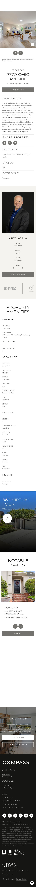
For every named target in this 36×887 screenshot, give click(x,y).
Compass (16, 829)
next (20, 53)
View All (18, 633)
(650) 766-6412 (18, 260)
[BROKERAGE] (31, 816)
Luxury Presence (8, 874)
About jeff (7, 797)
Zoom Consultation (18, 745)
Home (4, 794)
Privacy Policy (21, 879)
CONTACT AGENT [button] (18, 274)
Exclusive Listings (11, 801)
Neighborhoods (9, 804)
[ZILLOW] (26, 816)
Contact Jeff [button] (18, 737)
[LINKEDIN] (15, 816)
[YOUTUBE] (21, 816)
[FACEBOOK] (4, 816)
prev (15, 53)
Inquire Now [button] (18, 90)
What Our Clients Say (12, 808)
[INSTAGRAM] (10, 816)
